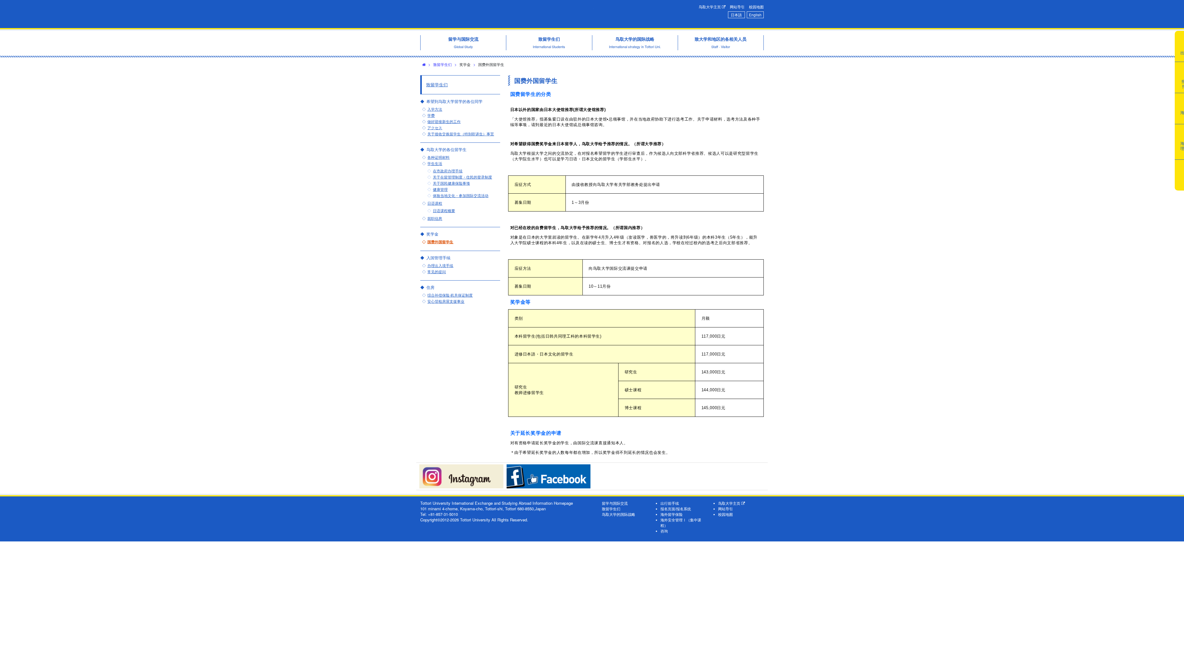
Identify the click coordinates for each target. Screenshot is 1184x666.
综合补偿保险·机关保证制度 (450, 295)
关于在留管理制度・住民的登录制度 (462, 177)
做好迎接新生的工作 (444, 121)
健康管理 (440, 189)
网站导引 (737, 6)
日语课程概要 (444, 210)
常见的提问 (436, 271)
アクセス (434, 127)
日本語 (736, 14)
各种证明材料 (438, 157)
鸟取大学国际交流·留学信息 (507, 14)
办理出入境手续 (440, 265)
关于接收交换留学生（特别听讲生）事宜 (460, 133)
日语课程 (434, 203)
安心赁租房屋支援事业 (445, 301)
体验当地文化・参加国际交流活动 (460, 195)
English (755, 14)
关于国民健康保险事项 (451, 183)
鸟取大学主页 (710, 6)
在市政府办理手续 (447, 170)
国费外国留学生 (440, 242)
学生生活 (434, 163)
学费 (431, 115)
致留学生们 (442, 64)
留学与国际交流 (615, 503)
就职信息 (434, 218)
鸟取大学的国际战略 (618, 514)
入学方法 (434, 109)
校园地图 (756, 6)
